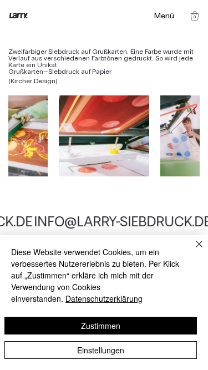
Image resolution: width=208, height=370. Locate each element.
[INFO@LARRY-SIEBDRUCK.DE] (104, 222)
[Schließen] (192, 250)
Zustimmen (100, 325)
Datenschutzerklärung (104, 298)
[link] (195, 16)
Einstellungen (100, 350)
